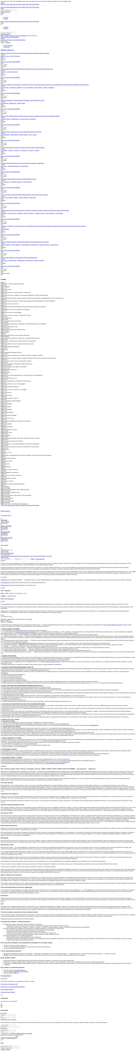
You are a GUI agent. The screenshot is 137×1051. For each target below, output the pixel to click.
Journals (7, 35)
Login (32, 559)
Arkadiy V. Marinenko (48, 87)
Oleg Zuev (3, 71)
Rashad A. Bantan (13, 197)
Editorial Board (13, 4)
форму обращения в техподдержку (19, 971)
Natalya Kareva (4, 539)
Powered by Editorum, (40, 556)
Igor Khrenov (32, 119)
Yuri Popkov (20, 213)
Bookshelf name (5, 550)
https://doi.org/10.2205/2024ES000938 (10, 61)
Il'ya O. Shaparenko (28, 87)
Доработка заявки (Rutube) (8, 992)
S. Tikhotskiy (4, 150)
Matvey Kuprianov (29, 213)
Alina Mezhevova (15, 119)
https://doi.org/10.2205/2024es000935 (10, 219)
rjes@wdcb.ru (4, 523)
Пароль (3, 1047)
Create (7, 557)
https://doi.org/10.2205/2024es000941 (10, 250)
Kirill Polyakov (13, 103)
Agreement (3, 556)
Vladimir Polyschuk (40, 213)
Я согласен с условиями (8, 1033)
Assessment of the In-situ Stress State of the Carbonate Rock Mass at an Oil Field (21, 132)
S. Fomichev (23, 150)
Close (2, 551)
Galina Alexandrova (39, 260)
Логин (2, 1046)
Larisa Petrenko (24, 166)
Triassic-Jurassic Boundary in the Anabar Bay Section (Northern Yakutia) (19, 257)
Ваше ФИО (4, 1013)
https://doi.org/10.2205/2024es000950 (10, 124)
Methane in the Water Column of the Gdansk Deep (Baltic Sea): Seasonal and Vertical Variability (25, 53)
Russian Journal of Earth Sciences (18, 35)
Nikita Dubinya (15, 134)
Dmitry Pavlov (54, 244)
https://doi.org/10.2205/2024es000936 (10, 266)
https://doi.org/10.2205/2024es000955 (10, 140)
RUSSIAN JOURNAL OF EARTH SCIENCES (13, 40)
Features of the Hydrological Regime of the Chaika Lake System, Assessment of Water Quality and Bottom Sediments (30, 116)
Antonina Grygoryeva (44, 244)
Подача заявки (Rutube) (7, 989)
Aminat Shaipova (27, 182)
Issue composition (8, 45)
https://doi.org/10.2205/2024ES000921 (10, 203)
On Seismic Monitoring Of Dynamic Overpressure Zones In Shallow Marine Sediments (22, 147)
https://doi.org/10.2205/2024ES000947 (10, 93)
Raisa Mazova (4, 103)
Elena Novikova (23, 134)
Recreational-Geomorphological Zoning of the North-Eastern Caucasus (18, 179)
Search (2, 8)
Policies (24, 4)
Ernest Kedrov (4, 533)
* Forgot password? (40, 559)
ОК (17, 1036)
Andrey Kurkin (21, 103)
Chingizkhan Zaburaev (16, 182)
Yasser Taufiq (32, 197)
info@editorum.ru (9, 598)
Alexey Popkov (12, 213)
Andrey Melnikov (50, 213)
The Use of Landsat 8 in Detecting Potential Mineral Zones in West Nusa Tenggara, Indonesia (24, 194)
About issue (7, 47)
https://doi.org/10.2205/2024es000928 (10, 234)
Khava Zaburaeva (5, 182)
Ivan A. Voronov (32, 134)
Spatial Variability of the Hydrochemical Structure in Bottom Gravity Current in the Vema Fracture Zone (27, 69)
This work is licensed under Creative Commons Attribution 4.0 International (20, 505)
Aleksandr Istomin (5, 119)
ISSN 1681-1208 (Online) (32, 4)
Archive (19, 4)
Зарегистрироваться (12, 1038)
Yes (1, 1005)
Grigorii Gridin (34, 244)
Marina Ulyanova (5, 56)
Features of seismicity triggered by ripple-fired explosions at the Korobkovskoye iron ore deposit (25, 242)
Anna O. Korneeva (15, 56)
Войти (8, 1049)
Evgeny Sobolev (12, 260)
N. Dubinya (17, 150)
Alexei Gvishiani (5, 521)
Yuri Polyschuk (59, 213)
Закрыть (3, 1038)
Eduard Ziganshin (5, 134)
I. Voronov (36, 150)
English (6, 18)
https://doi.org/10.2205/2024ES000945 (10, 77)
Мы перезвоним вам (6, 975)
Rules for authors (5, 4)
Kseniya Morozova (16, 244)
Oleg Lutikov (4, 260)
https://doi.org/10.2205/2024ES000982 (10, 187)
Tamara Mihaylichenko (14, 166)
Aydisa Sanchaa (38, 87)
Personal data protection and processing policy (18, 556)
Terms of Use (67, 1)
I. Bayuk (10, 150)
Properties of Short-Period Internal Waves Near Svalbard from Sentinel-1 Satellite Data (22, 163)
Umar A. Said (4, 197)
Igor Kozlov (4, 166)
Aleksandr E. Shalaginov (16, 87)
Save (6, 551)
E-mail (2, 1027)
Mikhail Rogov (22, 260)
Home (2, 35)
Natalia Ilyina (29, 260)
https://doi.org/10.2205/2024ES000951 (10, 172)
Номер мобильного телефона (8, 1019)
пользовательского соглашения (23, 1033)
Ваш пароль (4, 1028)
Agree (2, 2)
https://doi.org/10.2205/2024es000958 (10, 156)
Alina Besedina (26, 244)
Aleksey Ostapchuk (6, 244)
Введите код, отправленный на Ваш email (12, 1035)
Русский (6, 17)
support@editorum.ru (20, 970)
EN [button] (1, 14)
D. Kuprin (30, 150)
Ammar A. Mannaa (23, 197)
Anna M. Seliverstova (12, 71)
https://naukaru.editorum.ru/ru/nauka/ (113, 624)
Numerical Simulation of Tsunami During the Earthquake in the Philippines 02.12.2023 (22, 100)
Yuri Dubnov (4, 213)
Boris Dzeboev (4, 527)
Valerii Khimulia (5, 229)
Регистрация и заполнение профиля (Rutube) (13, 986)
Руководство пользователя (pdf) (9, 984)
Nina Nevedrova (5, 87)
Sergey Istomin (24, 119)
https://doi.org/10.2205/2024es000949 (10, 109)
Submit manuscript (5, 11)
